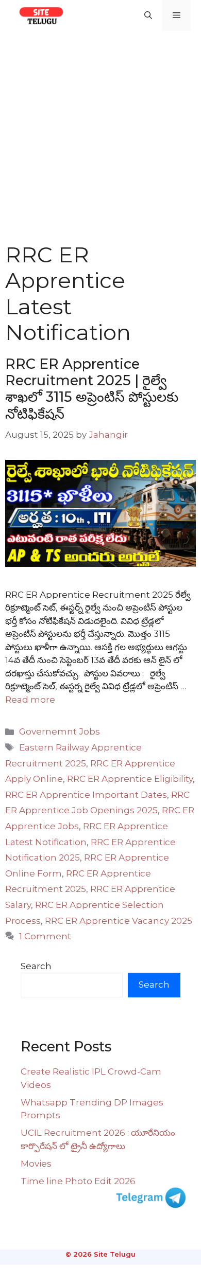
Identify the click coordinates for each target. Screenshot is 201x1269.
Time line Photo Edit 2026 (78, 1181)
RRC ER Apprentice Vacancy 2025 (118, 921)
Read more (30, 699)
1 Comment (45, 936)
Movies (36, 1163)
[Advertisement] (100, 136)
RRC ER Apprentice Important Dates (86, 795)
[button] (148, 15)
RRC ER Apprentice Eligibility (130, 779)
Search (36, 966)
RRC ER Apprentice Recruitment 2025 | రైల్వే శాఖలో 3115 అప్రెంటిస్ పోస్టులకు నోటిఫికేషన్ (91, 388)
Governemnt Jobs (59, 731)
